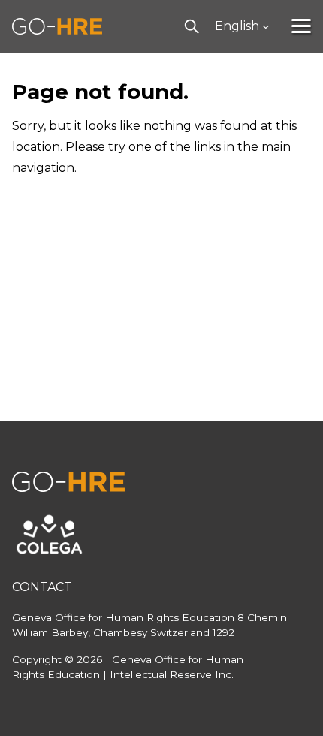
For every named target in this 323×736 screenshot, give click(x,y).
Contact (42, 587)
